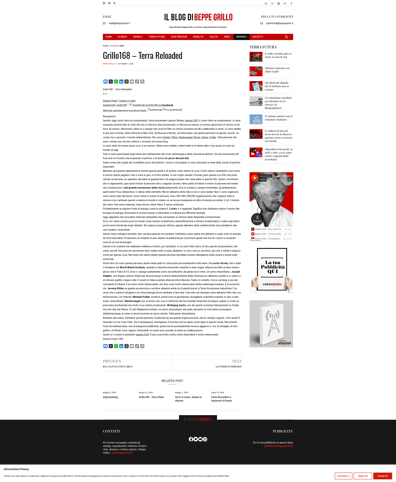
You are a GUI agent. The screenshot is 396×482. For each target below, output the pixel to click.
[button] (105, 3)
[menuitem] (109, 37)
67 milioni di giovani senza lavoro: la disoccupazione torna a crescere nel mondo (279, 136)
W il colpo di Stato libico (118, 366)
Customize (342, 476)
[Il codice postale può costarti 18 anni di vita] (256, 56)
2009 (122, 46)
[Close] (394, 466)
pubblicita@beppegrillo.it (279, 23)
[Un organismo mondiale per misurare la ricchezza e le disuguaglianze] (256, 100)
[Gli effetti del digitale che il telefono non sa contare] (256, 85)
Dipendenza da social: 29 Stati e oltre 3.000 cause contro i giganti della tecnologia (278, 154)
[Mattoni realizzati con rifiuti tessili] (256, 71)
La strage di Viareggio (229, 366)
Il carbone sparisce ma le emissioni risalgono (279, 117)
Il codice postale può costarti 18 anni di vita (278, 55)
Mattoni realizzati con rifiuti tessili (277, 69)
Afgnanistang (110, 397)
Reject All (363, 476)
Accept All (383, 476)
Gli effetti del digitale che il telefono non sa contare (277, 86)
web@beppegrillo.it (119, 23)
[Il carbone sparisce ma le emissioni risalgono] (256, 119)
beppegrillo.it (109, 64)
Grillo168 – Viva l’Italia (151, 397)
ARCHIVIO (114, 46)
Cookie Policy (222, 476)
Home (105, 46)
